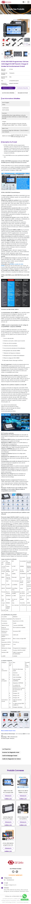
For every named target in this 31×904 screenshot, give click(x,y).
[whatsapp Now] (24, 900)
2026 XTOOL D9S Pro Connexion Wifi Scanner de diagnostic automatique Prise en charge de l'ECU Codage (8, 791)
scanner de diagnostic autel (10, 752)
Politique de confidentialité (12, 896)
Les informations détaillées (8, 92)
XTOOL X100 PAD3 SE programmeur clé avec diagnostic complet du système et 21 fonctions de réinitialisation (8, 844)
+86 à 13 (9, 736)
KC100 (11, 264)
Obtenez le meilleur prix (8, 88)
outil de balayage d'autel (9, 755)
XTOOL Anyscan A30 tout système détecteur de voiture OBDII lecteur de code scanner (23, 818)
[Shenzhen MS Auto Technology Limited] (6, 2)
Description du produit (23, 92)
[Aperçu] (15, 864)
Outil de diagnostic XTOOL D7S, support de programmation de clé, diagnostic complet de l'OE (8, 818)
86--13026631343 (9, 880)
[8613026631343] (13, 872)
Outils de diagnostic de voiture (11, 759)
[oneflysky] (16, 872)
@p (24, 733)
